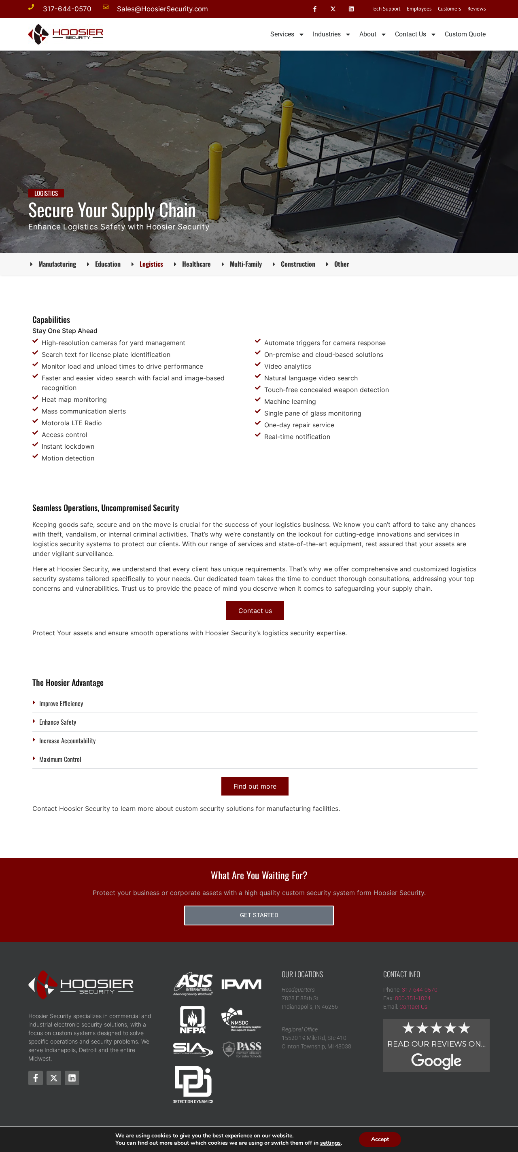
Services (282, 34)
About (367, 34)
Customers (449, 8)
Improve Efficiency (61, 703)
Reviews (476, 8)
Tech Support (386, 8)
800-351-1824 (413, 998)
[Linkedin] (351, 9)
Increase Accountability (67, 740)
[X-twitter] (333, 9)
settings (330, 1143)
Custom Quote (465, 34)
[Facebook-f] (315, 9)
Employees (419, 8)
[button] (255, 703)
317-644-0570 (419, 990)
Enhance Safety (57, 722)
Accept (380, 1139)
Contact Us (410, 34)
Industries (327, 34)
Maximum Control (60, 759)
